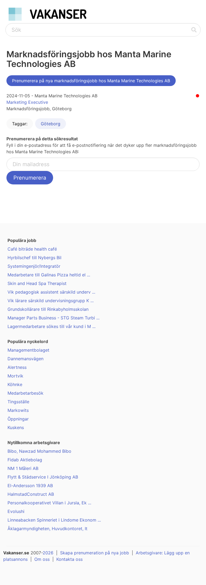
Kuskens (16, 427)
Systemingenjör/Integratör (34, 266)
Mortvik (15, 376)
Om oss (42, 559)
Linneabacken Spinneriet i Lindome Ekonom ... (54, 520)
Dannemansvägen (25, 358)
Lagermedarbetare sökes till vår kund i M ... (51, 326)
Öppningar (18, 419)
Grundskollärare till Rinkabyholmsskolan (48, 309)
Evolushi (16, 511)
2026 (48, 552)
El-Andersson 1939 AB (30, 485)
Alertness (17, 367)
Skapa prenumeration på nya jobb (94, 552)
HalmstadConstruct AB (31, 494)
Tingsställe (18, 401)
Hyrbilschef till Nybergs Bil (34, 257)
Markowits (18, 410)
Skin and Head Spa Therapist (37, 283)
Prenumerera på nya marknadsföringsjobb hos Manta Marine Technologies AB (91, 80)
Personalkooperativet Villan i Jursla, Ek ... (49, 502)
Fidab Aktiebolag (25, 459)
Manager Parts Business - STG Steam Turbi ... (54, 317)
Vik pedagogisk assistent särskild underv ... (51, 292)
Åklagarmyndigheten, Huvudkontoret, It (47, 528)
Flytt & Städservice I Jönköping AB (43, 477)
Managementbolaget (28, 350)
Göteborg (50, 123)
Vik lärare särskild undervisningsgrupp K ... (51, 300)
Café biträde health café (32, 249)
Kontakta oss (69, 559)
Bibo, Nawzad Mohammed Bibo (39, 451)
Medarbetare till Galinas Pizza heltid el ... (49, 274)
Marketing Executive (27, 102)
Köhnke (15, 384)
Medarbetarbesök (25, 393)
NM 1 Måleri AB (23, 468)
